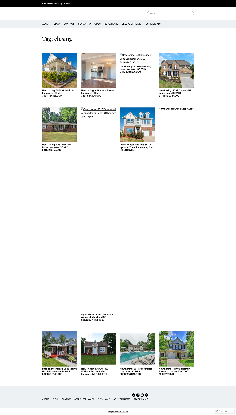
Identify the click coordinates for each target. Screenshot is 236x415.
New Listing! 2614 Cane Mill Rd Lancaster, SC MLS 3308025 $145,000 (136, 371)
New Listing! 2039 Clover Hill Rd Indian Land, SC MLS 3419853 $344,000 (176, 93)
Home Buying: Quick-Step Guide (176, 108)
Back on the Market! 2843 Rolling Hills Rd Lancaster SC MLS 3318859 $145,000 (59, 371)
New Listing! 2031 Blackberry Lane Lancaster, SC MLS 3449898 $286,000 (135, 69)
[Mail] (146, 395)
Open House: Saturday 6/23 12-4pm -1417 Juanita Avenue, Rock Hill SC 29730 (137, 147)
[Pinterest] (133, 395)
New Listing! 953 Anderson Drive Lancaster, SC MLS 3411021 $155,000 (56, 147)
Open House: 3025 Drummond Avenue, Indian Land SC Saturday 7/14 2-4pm (97, 317)
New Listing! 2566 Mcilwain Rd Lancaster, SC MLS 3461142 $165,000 (58, 93)
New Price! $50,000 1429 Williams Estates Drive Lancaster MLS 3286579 (94, 371)
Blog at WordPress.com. (118, 411)
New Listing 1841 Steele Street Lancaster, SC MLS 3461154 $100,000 (97, 93)
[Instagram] (138, 395)
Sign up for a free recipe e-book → (57, 3)
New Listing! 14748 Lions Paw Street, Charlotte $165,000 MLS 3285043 (174, 371)
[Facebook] (142, 395)
